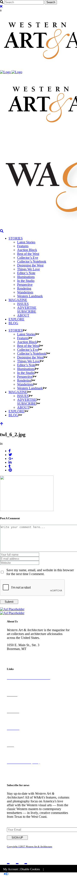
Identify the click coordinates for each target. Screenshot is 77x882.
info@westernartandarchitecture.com (31, 656)
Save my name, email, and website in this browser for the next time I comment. (40, 572)
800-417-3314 (16, 652)
